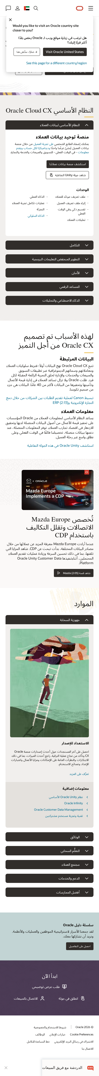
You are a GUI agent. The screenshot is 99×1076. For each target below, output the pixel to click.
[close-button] (6, 1068)
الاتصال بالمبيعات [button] (26, 998)
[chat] (90, 1067)
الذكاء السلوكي (36, 215)
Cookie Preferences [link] (81, 1034)
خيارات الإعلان (57, 1034)
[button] (90, 8)
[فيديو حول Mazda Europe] (57, 490)
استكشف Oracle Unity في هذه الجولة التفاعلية (60, 445)
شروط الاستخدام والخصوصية (50, 1027)
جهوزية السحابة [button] (70, 620)
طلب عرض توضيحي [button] (46, 986)
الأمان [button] (76, 273)
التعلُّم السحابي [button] (70, 851)
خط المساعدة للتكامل (38, 1041)
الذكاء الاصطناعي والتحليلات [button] (61, 300)
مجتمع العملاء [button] (71, 864)
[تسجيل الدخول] (17, 8)
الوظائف (40, 1034)
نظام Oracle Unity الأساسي (66, 797)
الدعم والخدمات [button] (69, 878)
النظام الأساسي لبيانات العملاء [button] (60, 125)
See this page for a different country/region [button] (56, 63)
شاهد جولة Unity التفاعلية (70, 175)
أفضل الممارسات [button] (68, 892)
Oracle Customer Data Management (58, 809)
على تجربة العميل (43, 144)
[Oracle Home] (79, 8)
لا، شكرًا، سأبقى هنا (27, 51)
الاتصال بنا (87, 1048)
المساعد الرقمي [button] (69, 286)
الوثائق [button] (75, 837)
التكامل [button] (75, 245)
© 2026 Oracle (84, 1027)
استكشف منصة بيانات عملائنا (68, 164)
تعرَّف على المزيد (79, 774)
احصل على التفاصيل (79, 946)
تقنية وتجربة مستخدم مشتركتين (64, 816)
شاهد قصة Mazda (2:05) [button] (76, 573)
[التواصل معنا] (8, 8)
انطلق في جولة (68, 998)
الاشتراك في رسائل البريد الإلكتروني (73, 1041)
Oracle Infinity (73, 803)
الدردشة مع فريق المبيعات (62, 1068)
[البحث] (36, 8)
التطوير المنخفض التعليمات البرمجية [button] (56, 259)
